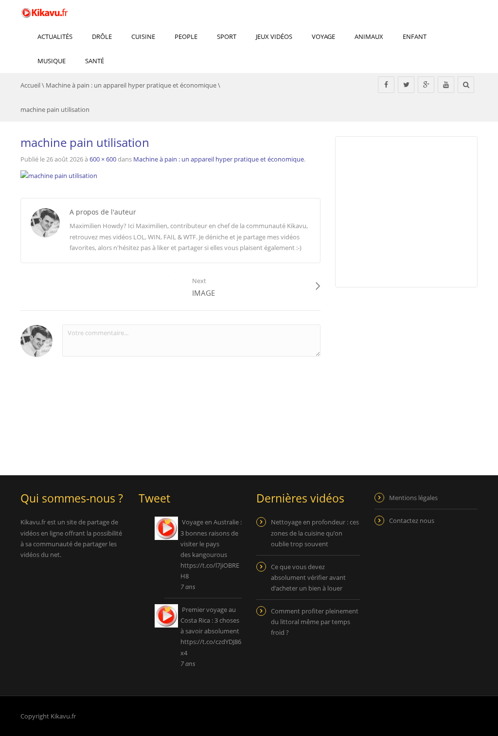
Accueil (30, 85)
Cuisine (143, 36)
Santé (94, 60)
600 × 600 (102, 159)
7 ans (188, 586)
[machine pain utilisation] (58, 174)
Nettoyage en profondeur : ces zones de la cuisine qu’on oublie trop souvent (315, 533)
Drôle (102, 36)
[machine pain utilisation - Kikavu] (44, 12)
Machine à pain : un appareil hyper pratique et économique (131, 85)
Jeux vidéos (274, 36)
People (186, 36)
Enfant (415, 36)
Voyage (323, 36)
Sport (226, 36)
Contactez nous (411, 520)
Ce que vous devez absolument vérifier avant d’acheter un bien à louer (308, 577)
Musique (51, 60)
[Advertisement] (416, 368)
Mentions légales (413, 497)
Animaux (369, 36)
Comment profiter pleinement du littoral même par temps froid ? (314, 622)
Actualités (54, 36)
